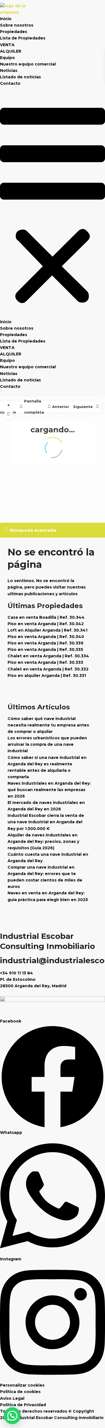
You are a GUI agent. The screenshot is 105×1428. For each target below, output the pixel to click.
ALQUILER (10, 51)
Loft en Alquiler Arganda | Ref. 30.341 (47, 630)
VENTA (7, 44)
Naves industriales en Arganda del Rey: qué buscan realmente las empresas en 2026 (49, 790)
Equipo (7, 57)
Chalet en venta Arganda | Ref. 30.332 (48, 669)
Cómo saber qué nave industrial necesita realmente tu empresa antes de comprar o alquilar (48, 725)
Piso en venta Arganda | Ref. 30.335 (45, 649)
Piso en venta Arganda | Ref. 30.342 (46, 623)
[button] (52, 206)
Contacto (10, 83)
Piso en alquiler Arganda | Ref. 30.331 (47, 675)
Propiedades (13, 31)
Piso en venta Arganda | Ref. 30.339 (45, 643)
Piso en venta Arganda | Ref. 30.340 (46, 636)
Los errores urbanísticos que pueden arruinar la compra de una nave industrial (47, 744)
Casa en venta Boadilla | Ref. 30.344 (46, 617)
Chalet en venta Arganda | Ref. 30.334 (48, 655)
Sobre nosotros (16, 25)
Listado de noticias (20, 76)
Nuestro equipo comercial (28, 64)
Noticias (8, 70)
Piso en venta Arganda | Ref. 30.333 (45, 662)
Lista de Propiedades (22, 38)
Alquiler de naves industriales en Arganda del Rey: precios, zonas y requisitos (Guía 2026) (43, 841)
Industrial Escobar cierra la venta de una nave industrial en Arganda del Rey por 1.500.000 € (46, 822)
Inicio (5, 18)
